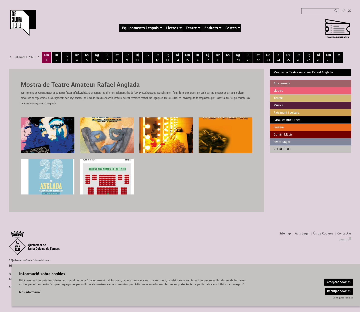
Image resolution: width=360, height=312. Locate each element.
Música (278, 105)
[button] (336, 11)
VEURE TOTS (282, 149)
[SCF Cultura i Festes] (64, 24)
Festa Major (282, 142)
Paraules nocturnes (287, 120)
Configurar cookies (343, 298)
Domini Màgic (283, 134)
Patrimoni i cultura (286, 113)
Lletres (278, 91)
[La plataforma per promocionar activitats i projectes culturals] (345, 239)
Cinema (279, 127)
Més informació (29, 292)
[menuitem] (343, 10)
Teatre (278, 98)
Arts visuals (282, 83)
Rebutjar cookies (339, 291)
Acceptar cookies (338, 282)
